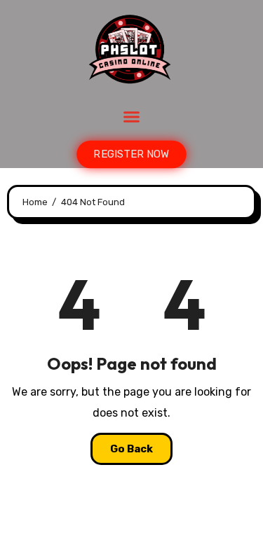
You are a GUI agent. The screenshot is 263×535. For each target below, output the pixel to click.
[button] (132, 117)
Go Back (131, 449)
